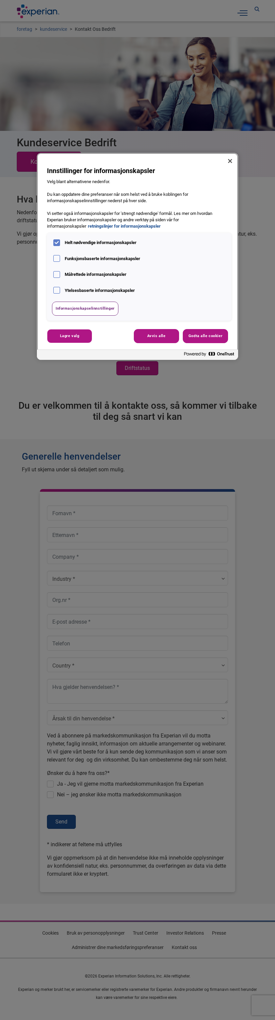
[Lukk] (230, 161)
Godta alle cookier (205, 335)
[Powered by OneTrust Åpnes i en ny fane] (209, 355)
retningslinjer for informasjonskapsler (124, 226)
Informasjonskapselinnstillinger (85, 308)
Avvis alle (156, 335)
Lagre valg (69, 335)
